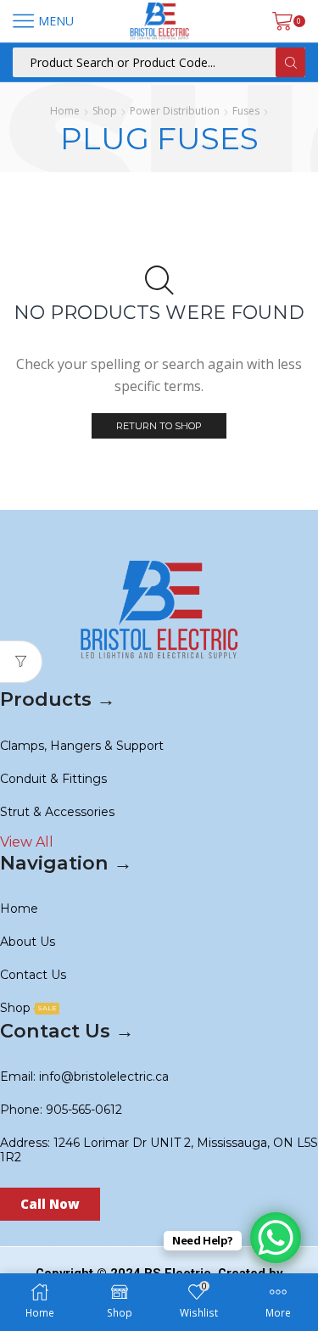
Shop (104, 110)
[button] (50, 1204)
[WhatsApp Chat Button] (275, 1237)
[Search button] (290, 62)
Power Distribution (175, 110)
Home (65, 110)
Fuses (245, 110)
